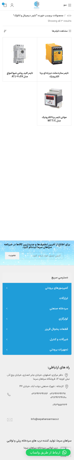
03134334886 (39, 394)
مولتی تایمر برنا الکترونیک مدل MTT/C (54, 119)
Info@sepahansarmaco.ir (45, 419)
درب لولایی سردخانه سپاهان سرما (41, 448)
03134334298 (58, 394)
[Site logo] (37, 5)
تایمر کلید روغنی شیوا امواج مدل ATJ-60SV (20, 74)
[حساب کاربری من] (12, 5)
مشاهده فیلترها (60, 31)
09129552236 (59, 405)
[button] (48, 452)
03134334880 (58, 397)
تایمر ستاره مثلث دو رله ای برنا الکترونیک (54, 74)
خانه (68, 15)
